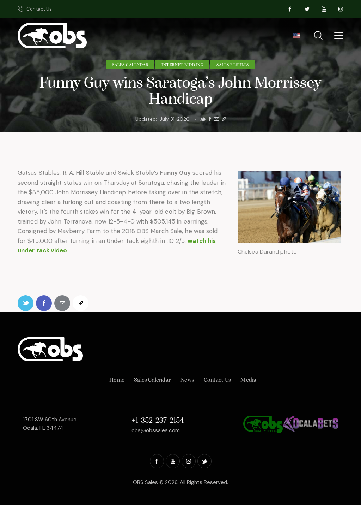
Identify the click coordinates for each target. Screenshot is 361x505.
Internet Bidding (182, 65)
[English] (296, 38)
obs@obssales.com (155, 430)
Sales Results (232, 65)
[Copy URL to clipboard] (224, 119)
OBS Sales (145, 482)
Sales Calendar (130, 65)
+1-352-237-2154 (157, 421)
